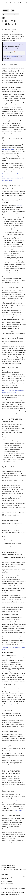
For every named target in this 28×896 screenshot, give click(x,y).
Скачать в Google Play (6, 881)
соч (13, 10)
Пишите (13, 705)
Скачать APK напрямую (7, 883)
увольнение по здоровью (10, 14)
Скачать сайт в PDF (6, 861)
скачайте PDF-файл (11, 56)
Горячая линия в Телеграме (9, 863)
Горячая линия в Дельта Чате (9, 867)
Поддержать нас (6, 859)
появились (20, 205)
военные (5, 10)
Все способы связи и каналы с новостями (13, 869)
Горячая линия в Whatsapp (8, 865)
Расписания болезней (8, 149)
